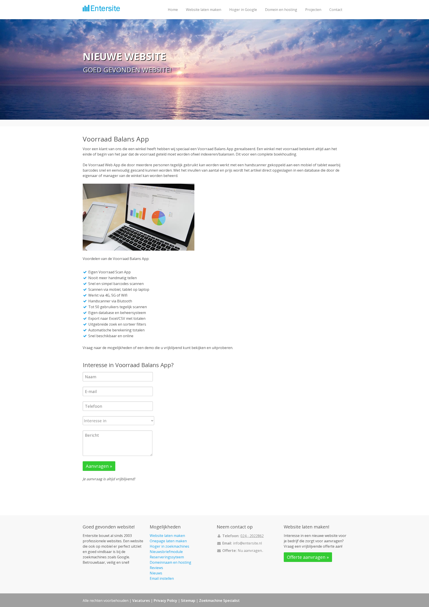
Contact (335, 9)
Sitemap (188, 600)
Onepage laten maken (168, 540)
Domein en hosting (281, 9)
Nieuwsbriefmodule (166, 551)
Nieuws (156, 573)
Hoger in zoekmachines (169, 546)
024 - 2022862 (252, 535)
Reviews (156, 567)
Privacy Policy (165, 600)
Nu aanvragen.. (250, 550)
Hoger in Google (243, 9)
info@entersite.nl (247, 543)
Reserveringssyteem (167, 557)
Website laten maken (203, 9)
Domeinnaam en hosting (170, 562)
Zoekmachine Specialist (219, 600)
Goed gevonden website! (127, 69)
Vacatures (141, 600)
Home (173, 9)
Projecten (313, 9)
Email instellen (162, 578)
